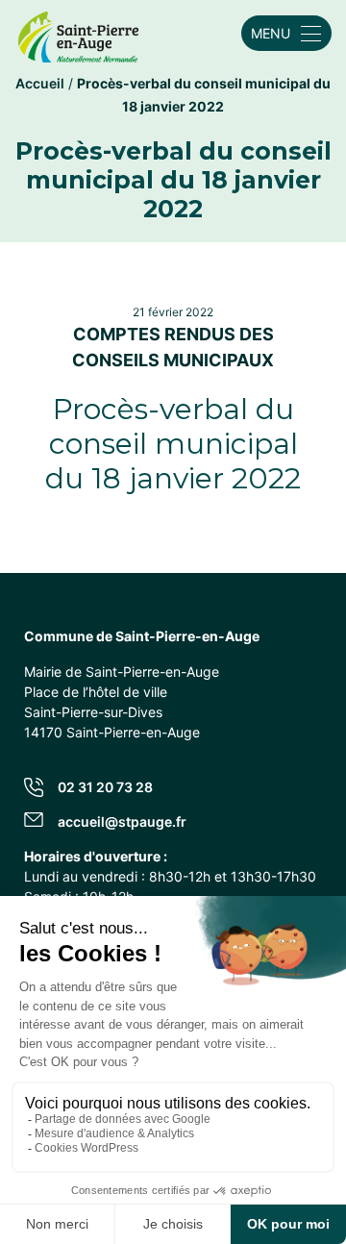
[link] (78, 33)
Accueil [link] (39, 83)
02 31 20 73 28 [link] (105, 787)
